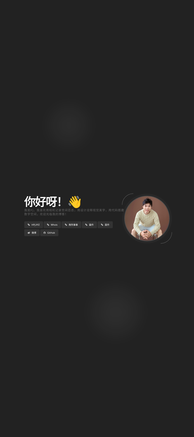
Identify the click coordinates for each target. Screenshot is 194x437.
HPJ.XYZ (35, 224)
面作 (106, 224)
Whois (54, 224)
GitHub (51, 232)
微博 (33, 232)
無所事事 (73, 224)
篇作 (91, 224)
